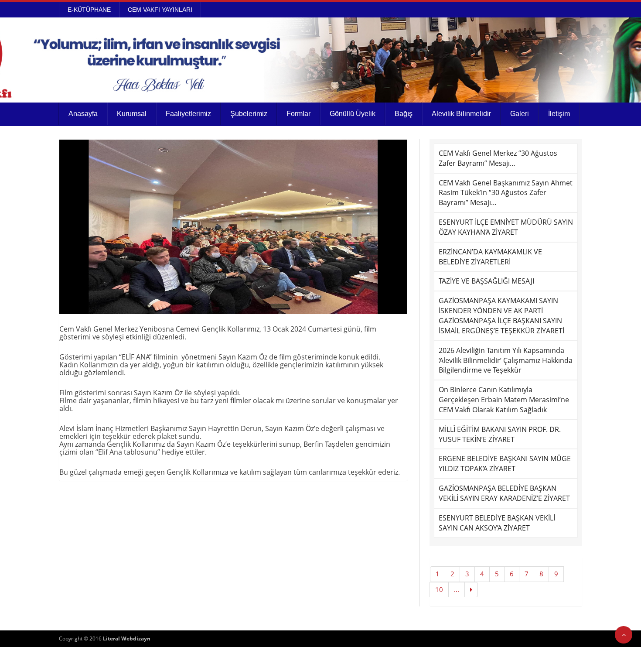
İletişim (559, 113)
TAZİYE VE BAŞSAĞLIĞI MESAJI (486, 281)
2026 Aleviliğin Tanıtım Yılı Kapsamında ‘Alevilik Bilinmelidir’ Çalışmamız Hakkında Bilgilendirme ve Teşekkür (506, 360)
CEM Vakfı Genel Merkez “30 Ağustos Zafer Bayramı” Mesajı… (498, 158)
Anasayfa (83, 113)
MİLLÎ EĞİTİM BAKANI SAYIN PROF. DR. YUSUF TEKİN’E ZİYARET (500, 434)
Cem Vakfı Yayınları (160, 9)
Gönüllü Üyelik (352, 113)
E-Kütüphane (89, 9)
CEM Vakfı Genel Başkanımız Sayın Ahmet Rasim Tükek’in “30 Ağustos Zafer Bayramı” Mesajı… (506, 193)
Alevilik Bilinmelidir (461, 113)
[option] (233, 227)
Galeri (519, 113)
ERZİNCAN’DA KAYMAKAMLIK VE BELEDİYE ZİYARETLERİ (490, 257)
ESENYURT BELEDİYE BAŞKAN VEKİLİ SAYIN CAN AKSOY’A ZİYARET (497, 523)
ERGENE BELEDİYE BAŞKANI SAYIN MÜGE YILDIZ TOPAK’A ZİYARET (505, 463)
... (456, 589)
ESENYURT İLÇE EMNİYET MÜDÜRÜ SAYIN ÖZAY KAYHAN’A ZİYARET (506, 227)
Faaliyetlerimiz (188, 113)
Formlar (298, 113)
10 (439, 589)
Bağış (404, 113)
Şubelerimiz (248, 113)
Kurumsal (132, 113)
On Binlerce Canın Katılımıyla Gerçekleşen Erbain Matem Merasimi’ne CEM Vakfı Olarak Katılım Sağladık (504, 399)
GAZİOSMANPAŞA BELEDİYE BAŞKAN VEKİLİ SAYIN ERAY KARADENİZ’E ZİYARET (504, 493)
